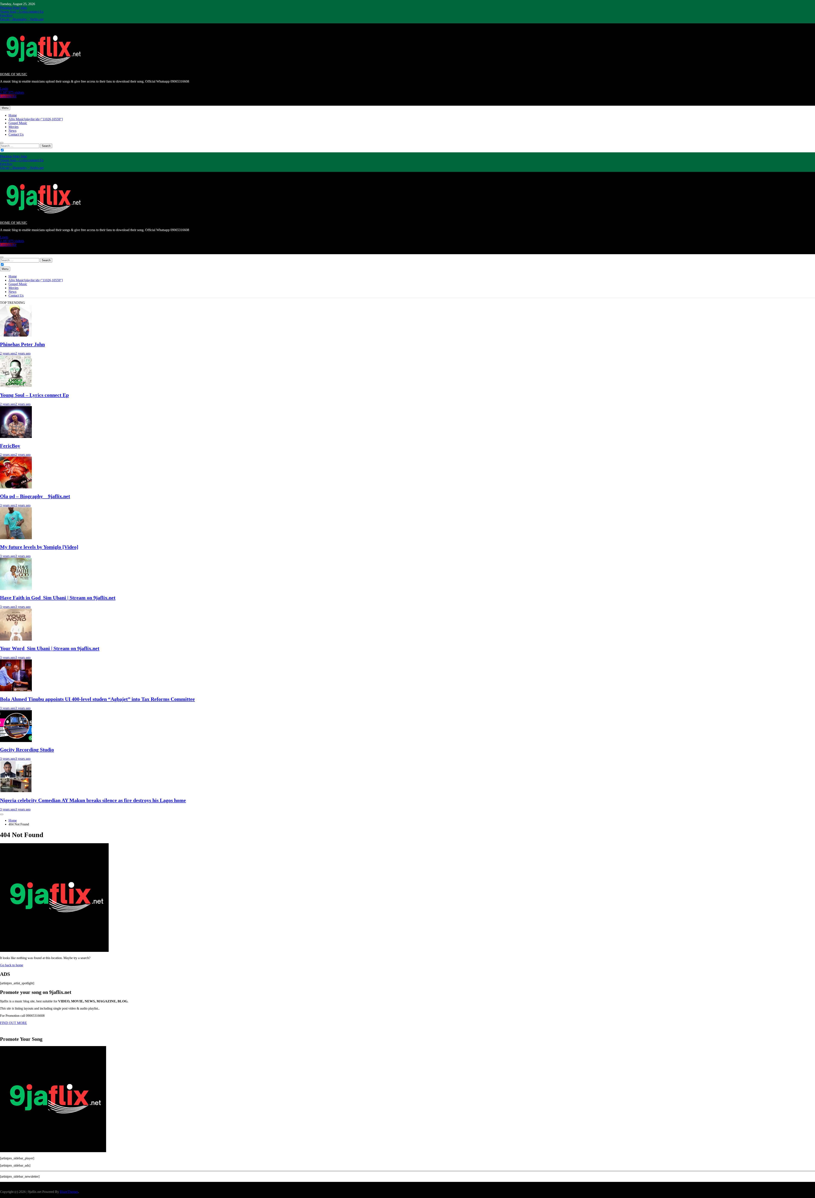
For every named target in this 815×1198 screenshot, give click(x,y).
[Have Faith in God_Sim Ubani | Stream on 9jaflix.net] (16, 589)
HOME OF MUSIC (13, 74)
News (12, 130)
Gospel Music (17, 123)
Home (12, 115)
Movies (13, 127)
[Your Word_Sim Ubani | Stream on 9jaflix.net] (16, 639)
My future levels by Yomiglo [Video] (39, 547)
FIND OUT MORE (13, 1023)
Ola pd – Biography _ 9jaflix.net (22, 19)
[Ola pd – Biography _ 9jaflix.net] (16, 487)
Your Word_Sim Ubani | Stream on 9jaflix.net (49, 648)
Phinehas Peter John (13, 8)
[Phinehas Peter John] (16, 335)
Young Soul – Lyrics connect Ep (22, 11)
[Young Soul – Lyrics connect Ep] (16, 386)
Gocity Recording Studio (27, 749)
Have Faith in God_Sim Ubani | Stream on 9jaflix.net (57, 597)
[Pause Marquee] (1, 814)
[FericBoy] (16, 437)
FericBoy (6, 15)
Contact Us (16, 134)
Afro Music (35, 119)
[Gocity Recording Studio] (16, 741)
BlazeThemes (69, 1192)
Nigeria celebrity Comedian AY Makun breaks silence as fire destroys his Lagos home (93, 800)
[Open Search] (1, 142)
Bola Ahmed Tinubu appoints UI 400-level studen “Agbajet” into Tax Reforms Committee (97, 699)
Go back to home (11, 965)
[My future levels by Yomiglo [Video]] (16, 538)
